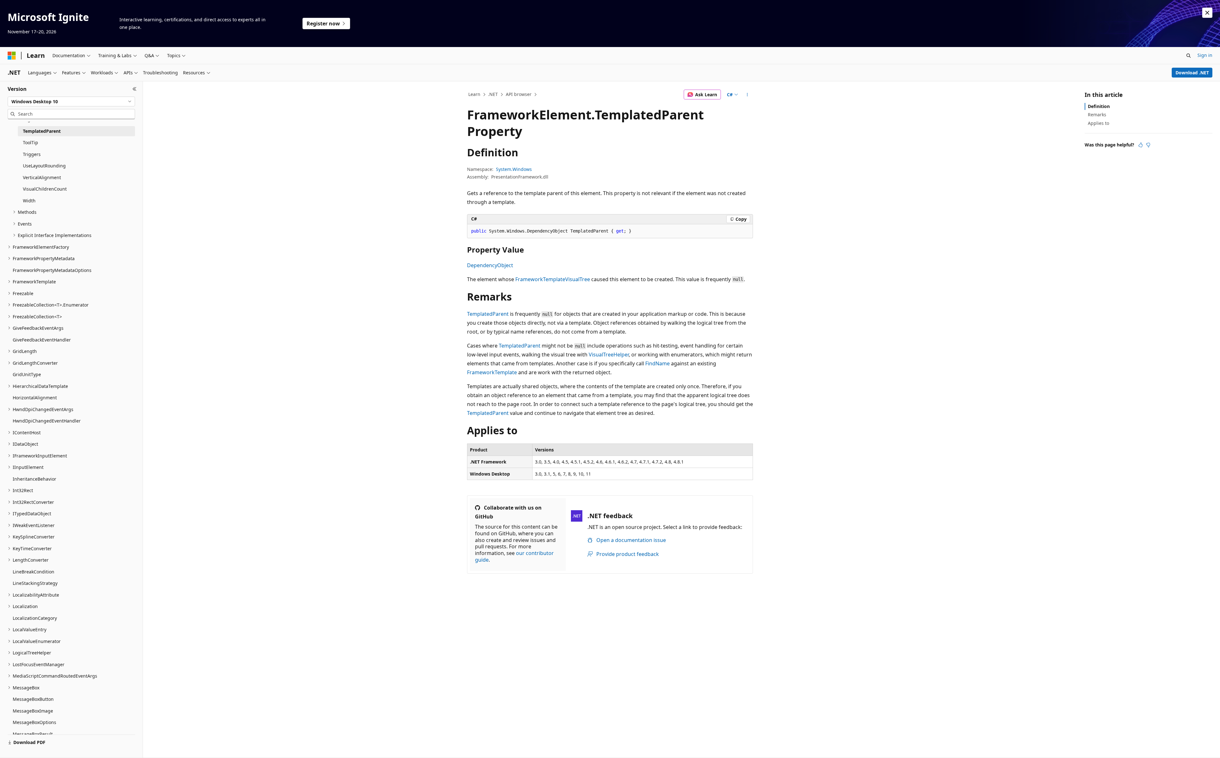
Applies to (1098, 123)
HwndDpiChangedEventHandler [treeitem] (47, 421)
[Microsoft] (12, 55)
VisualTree (577, 279)
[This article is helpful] (1140, 145)
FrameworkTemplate (540, 279)
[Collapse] (134, 89)
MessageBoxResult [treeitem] (33, 734)
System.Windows (514, 169)
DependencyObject (490, 265)
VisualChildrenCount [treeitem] (45, 189)
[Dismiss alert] (1207, 13)
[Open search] (1188, 55)
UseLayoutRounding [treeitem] (44, 166)
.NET (493, 94)
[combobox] (71, 102)
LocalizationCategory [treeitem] (35, 618)
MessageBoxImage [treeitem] (33, 711)
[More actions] (747, 95)
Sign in (1204, 55)
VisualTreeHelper (609, 354)
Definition (1099, 106)
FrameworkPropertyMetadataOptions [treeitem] (52, 270)
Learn (474, 94)
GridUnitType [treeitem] (27, 374)
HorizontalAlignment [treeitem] (35, 398)
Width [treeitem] (29, 201)
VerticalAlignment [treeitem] (42, 177)
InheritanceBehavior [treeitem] (34, 479)
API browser (519, 94)
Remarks (1097, 115)
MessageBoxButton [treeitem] (33, 699)
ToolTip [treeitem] (30, 142)
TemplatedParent (488, 313)
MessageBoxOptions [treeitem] (34, 722)
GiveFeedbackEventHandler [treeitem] (42, 340)
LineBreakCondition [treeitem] (33, 572)
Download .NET (1192, 73)
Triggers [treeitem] (32, 154)
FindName (657, 363)
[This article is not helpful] (1148, 145)
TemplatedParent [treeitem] (42, 131)
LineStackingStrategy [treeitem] (35, 583)
